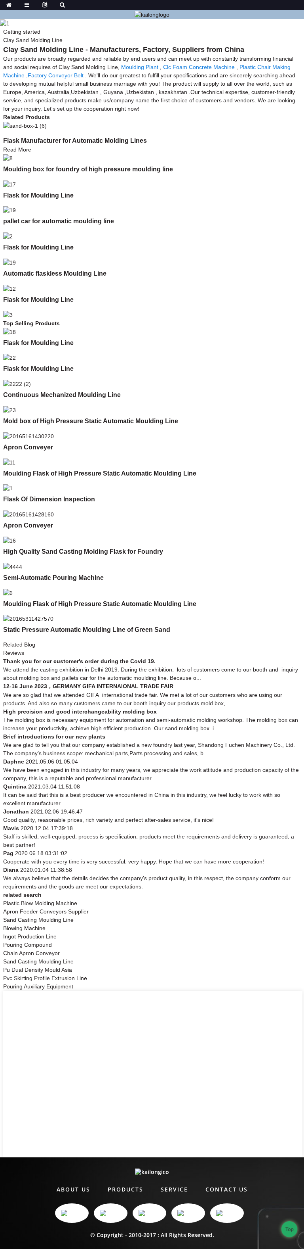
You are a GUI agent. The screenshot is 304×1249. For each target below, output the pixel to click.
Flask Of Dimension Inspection (49, 499)
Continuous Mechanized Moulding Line (62, 394)
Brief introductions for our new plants (54, 736)
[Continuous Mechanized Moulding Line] (17, 383)
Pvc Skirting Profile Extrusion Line (45, 978)
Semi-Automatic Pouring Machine (53, 577)
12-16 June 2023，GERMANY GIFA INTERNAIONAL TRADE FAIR (88, 686)
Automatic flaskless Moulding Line (54, 273)
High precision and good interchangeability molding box (80, 711)
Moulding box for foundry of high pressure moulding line (88, 169)
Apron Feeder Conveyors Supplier (46, 911)
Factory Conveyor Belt (56, 75)
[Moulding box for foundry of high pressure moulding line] (8, 158)
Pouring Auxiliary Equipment (38, 986)
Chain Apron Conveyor (31, 953)
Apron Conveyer (28, 447)
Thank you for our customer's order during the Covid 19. (79, 661)
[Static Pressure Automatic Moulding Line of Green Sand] (28, 619)
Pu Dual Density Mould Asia (37, 970)
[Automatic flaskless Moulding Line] (9, 262)
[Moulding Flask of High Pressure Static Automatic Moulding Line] (9, 462)
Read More (17, 149)
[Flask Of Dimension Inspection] (8, 488)
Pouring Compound (27, 945)
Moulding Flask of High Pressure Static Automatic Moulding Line (99, 473)
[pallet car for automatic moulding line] (9, 210)
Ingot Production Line (30, 936)
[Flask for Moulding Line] (9, 184)
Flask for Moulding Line (38, 195)
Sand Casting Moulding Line (38, 920)
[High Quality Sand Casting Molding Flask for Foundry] (9, 540)
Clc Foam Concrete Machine (199, 67)
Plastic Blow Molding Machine (40, 903)
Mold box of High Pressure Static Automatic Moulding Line (90, 421)
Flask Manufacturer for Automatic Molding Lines (75, 140)
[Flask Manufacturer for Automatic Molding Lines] (25, 125)
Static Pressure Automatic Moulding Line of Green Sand (86, 629)
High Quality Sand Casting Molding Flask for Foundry (83, 551)
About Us (73, 1189)
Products (125, 1189)
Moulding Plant (139, 67)
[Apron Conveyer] (28, 436)
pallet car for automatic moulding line (58, 221)
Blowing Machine (24, 928)
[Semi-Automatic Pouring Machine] (12, 566)
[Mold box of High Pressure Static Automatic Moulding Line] (9, 410)
